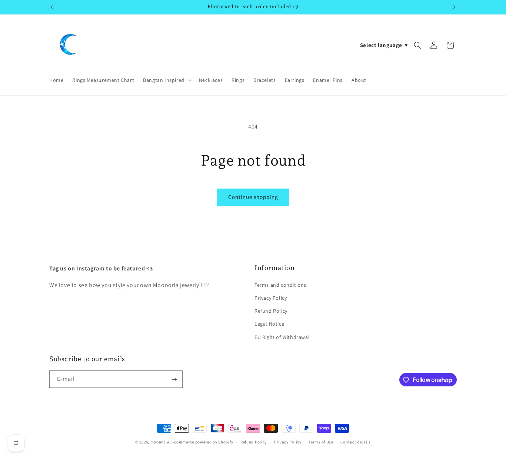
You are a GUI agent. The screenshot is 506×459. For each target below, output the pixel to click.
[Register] (174, 379)
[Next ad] (454, 7)
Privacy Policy (270, 297)
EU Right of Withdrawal (282, 336)
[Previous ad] (52, 7)
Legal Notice (269, 323)
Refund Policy (270, 310)
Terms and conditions (280, 284)
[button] (166, 80)
